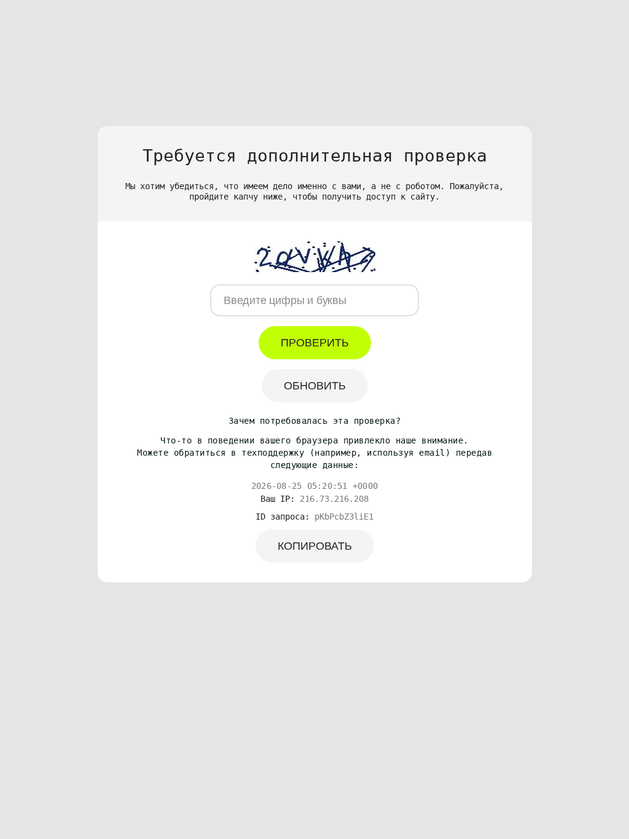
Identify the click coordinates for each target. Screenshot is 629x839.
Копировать (315, 546)
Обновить (315, 386)
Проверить (315, 343)
